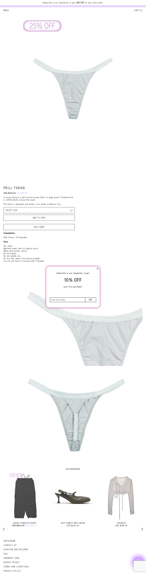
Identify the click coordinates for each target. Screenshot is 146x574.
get (90, 300)
